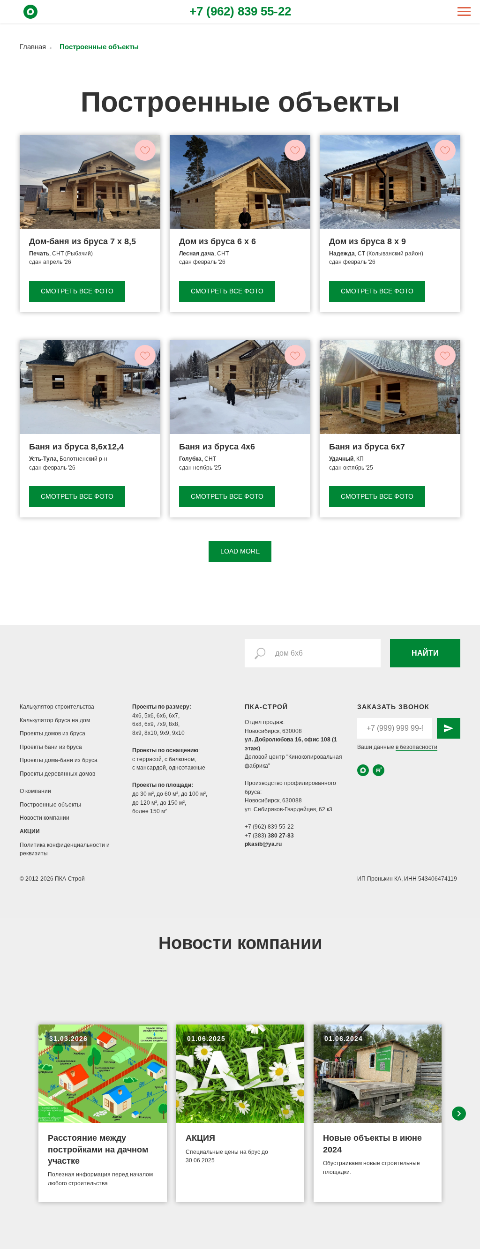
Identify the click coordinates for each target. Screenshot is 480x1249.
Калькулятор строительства (57, 706)
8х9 (137, 733)
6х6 (161, 715)
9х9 (164, 733)
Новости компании (44, 818)
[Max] (30, 16)
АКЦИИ (30, 831)
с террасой (147, 759)
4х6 (137, 715)
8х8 (173, 724)
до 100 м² (193, 794)
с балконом (180, 759)
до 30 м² (143, 794)
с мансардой (149, 767)
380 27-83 (281, 835)
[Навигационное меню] (464, 11)
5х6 (149, 715)
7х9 (161, 724)
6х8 (137, 724)
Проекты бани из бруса (51, 747)
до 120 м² (144, 803)
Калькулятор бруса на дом (55, 720)
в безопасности (416, 747)
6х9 (149, 724)
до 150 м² (172, 803)
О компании (35, 791)
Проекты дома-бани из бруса (59, 760)
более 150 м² (149, 811)
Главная (33, 47)
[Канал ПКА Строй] (378, 770)
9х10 (178, 733)
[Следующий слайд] (459, 1114)
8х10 (150, 733)
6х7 (173, 715)
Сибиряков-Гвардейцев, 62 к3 (293, 809)
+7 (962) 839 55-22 (240, 11)
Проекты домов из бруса (52, 733)
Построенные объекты (50, 804)
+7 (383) (256, 835)
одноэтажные (187, 767)
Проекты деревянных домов (57, 773)
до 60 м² (167, 794)
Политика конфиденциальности (63, 845)
